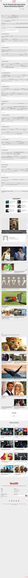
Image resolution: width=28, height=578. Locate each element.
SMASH (2, 488)
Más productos (14, 415)
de (22, 27)
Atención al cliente (4, 494)
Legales (15, 488)
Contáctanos (2, 495)
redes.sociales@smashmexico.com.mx (14, 238)
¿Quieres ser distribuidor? (4, 496)
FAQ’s (1, 497)
